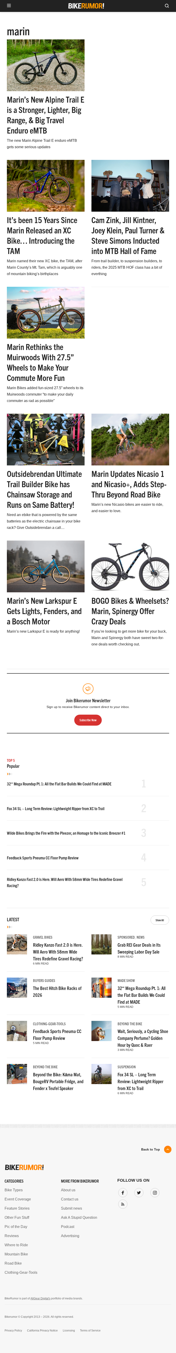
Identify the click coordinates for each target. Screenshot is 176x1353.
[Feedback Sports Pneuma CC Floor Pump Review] (17, 1031)
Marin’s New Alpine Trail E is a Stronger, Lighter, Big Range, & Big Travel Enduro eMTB (45, 114)
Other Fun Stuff (17, 1217)
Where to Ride (16, 1245)
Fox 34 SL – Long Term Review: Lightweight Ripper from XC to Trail (55, 808)
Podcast (67, 1227)
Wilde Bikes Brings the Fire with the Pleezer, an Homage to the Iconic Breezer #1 (66, 833)
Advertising (70, 1236)
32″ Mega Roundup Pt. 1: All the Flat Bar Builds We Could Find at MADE (59, 783)
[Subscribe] (121, 1203)
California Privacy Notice (42, 1330)
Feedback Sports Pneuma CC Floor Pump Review (43, 857)
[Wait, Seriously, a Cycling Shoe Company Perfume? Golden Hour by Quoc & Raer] (101, 1031)
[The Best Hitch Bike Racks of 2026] (17, 988)
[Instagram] (154, 1191)
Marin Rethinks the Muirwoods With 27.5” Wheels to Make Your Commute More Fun (40, 362)
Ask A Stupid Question (79, 1217)
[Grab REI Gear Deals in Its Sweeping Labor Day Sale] (101, 944)
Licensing (69, 1330)
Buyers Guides (44, 980)
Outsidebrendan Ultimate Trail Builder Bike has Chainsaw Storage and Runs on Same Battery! (44, 488)
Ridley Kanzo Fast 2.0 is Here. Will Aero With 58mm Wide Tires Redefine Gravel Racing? (58, 951)
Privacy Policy (13, 1330)
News (141, 937)
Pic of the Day (16, 1227)
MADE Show (126, 980)
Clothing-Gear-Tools (49, 1023)
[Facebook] (121, 1191)
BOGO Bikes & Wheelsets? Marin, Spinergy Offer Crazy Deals (130, 610)
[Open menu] (9, 5)
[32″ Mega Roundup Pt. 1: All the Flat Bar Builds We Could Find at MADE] (101, 988)
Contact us (69, 1199)
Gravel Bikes (42, 937)
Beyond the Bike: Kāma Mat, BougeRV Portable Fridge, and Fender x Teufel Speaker (58, 1081)
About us (68, 1190)
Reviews (12, 1236)
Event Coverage (18, 1199)
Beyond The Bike (130, 1023)
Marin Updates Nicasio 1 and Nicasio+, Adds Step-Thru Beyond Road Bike (129, 483)
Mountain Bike (16, 1254)
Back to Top (150, 1149)
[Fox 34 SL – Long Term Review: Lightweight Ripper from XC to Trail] (101, 1074)
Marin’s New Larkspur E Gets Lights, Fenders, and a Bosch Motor (44, 610)
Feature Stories (17, 1208)
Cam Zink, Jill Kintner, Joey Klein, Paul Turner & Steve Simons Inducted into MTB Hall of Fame (128, 235)
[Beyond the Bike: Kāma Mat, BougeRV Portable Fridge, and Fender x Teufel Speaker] (17, 1074)
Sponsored (126, 937)
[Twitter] (138, 1191)
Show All (160, 920)
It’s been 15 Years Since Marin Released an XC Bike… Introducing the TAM (42, 235)
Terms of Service (90, 1330)
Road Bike (13, 1263)
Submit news (71, 1208)
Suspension (127, 1066)
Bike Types (14, 1190)
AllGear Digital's (40, 1298)
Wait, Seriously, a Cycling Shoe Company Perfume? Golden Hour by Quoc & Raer (143, 1038)
